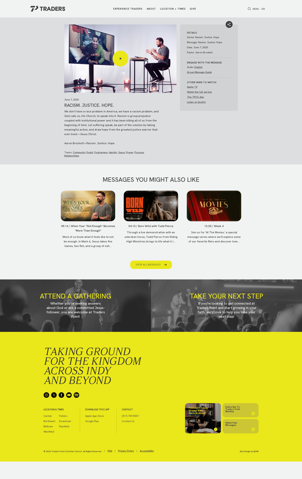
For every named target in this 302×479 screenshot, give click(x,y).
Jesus (121, 152)
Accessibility (147, 450)
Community (79, 152)
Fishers (63, 415)
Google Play (92, 421)
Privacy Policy (126, 450)
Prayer (129, 152)
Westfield (49, 431)
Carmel (48, 415)
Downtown (65, 421)
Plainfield (64, 426)
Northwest (49, 421)
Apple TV (192, 86)
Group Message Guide (199, 72)
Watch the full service (199, 91)
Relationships (71, 155)
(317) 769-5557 (130, 415)
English (199, 67)
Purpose (139, 152)
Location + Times (173, 8)
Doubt (89, 152)
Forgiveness (101, 152)
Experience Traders (127, 8)
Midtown (48, 426)
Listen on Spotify (196, 102)
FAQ (109, 450)
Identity (113, 152)
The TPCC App (195, 97)
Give (193, 8)
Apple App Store (94, 415)
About (151, 8)
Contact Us (128, 421)
